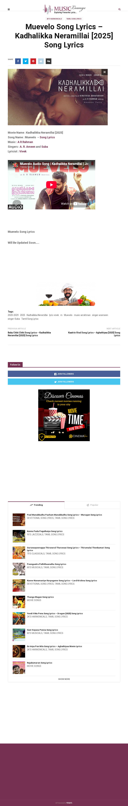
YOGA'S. (69, 803)
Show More (64, 679)
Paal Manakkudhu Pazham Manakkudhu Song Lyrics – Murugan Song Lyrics (64, 515)
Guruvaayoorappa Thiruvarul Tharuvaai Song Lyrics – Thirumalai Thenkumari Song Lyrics (68, 549)
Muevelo (68, 315)
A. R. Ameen (27, 146)
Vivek (23, 151)
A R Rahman (25, 142)
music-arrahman (82, 315)
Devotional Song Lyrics (40, 518)
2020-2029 (13, 315)
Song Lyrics (47, 137)
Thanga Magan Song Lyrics (40, 597)
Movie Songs (34, 600)
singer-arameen (100, 315)
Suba (44, 146)
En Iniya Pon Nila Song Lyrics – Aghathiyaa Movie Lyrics (54, 646)
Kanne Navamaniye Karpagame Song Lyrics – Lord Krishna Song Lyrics (62, 580)
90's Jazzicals (35, 534)
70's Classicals (36, 553)
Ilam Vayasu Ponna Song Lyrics (42, 630)
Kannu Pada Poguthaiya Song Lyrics (44, 531)
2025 (22, 315)
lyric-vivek (54, 315)
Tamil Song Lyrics (73, 19)
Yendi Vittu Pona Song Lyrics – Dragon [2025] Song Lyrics (55, 613)
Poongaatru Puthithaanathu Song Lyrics (46, 564)
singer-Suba (14, 319)
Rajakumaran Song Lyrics (39, 663)
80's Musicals (34, 567)
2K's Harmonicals (54, 19)
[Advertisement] (64, 221)
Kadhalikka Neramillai (37, 315)
